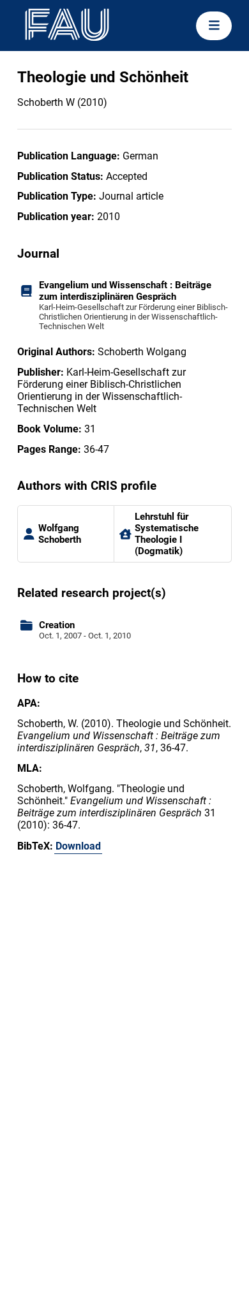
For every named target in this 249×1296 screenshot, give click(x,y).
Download (78, 846)
